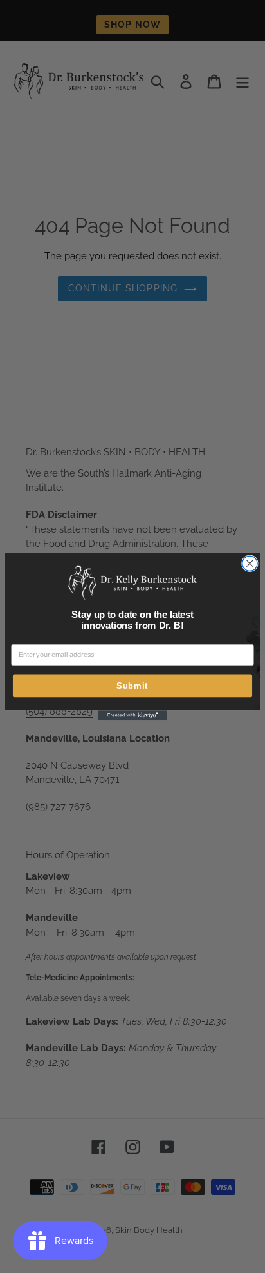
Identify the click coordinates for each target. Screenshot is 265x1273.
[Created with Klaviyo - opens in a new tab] (132, 715)
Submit (132, 686)
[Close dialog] (249, 563)
